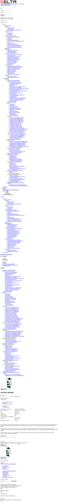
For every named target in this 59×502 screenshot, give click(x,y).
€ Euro (7, 192)
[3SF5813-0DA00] (7, 389)
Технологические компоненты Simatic (17, 179)
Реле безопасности (13, 91)
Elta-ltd (1, 196)
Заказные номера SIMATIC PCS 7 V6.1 (17, 176)
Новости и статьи (6, 466)
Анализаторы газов (13, 106)
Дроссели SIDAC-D (13, 84)
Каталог (4, 198)
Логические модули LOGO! (15, 150)
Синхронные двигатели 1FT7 (15, 123)
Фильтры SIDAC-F (13, 101)
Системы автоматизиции (10, 227)
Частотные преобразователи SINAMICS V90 (18, 142)
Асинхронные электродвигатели (13, 65)
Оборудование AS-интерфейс (15, 87)
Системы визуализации (12, 60)
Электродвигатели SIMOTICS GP (16, 118)
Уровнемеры (9, 34)
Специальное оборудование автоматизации (15, 182)
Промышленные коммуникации (13, 58)
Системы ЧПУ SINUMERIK (12, 181)
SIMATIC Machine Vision (14, 173)
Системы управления (11, 62)
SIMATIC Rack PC (13, 157)
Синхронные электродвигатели (13, 74)
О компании (5, 465)
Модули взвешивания (14, 111)
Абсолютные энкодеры (11, 76)
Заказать (2, 15)
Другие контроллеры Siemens (15, 152)
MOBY (11, 172)
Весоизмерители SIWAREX (15, 108)
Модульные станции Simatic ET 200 (14, 139)
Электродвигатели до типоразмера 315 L (18, 132)
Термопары (12, 110)
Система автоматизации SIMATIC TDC (17, 151)
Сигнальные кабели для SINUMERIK (17, 135)
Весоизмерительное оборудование (14, 29)
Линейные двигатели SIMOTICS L (16, 120)
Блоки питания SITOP (11, 102)
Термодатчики (10, 28)
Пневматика (7, 48)
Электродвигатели (8, 238)
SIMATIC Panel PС (13, 156)
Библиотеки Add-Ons (14, 175)
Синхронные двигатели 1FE (15, 124)
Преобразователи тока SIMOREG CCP (17, 145)
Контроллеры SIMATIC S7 (15, 149)
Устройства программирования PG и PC (18, 168)
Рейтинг (2, 443)
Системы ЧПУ (10, 63)
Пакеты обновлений (14, 177)
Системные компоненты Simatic (16, 178)
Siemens (10, 401)
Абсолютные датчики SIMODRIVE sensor (18, 184)
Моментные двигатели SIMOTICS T (17, 121)
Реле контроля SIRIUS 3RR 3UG (16, 92)
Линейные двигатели (11, 70)
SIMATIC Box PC (13, 155)
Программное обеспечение (12, 57)
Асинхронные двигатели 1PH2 (16, 125)
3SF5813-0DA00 (3, 458)
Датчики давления (11, 27)
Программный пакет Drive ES (15, 147)
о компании (5, 186)
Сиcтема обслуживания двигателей (17, 94)
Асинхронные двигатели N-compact (17, 127)
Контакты (5, 467)
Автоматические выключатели (13, 36)
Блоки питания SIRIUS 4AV (15, 83)
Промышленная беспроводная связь (17, 166)
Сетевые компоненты (14, 167)
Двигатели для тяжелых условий (13, 67)
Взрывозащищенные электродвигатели (15, 66)
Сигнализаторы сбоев (14, 115)
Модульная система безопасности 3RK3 (17, 86)
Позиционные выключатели (12, 40)
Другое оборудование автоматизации (14, 54)
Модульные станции (11, 55)
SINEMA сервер (8, 352)
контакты (4, 188)
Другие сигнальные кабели (15, 138)
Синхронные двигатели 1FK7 (15, 122)
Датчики (6, 200)
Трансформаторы (10, 43)
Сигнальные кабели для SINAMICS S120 (18, 134)
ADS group (12, 495)
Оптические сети (13, 165)
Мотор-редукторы (10, 72)
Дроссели (9, 38)
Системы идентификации (12, 61)
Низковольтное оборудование (11, 209)
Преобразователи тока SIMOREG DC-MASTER (19, 146)
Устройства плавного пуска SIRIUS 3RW (18, 97)
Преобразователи (8, 223)
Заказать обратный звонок (5, 5)
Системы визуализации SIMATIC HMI (15, 170)
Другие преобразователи (12, 52)
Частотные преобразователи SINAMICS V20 (18, 141)
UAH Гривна (8, 193)
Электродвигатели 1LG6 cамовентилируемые (19, 128)
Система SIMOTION (14, 95)
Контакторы (9, 39)
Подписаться (14, 481)
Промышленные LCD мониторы (16, 159)
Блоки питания (8, 25)
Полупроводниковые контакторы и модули (15, 41)
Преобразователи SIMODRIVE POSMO (17, 144)
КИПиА (6, 205)
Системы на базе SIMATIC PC (16, 160)
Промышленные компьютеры (13, 59)
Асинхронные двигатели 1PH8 (16, 126)
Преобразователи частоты (12, 50)
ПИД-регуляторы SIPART (15, 112)
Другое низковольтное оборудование (14, 47)
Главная (4, 261)
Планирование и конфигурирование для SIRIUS (19, 88)
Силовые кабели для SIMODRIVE (16, 136)
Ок (1, 488)
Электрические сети (14, 169)
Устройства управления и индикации (14, 45)
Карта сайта (5, 468)
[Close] (0, 6)
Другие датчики (10, 30)
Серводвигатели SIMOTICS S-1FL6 (17, 117)
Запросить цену (3, 398)
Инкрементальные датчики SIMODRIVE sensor (19, 185)
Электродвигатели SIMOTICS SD (16, 119)
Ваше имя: (2, 436)
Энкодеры (7, 249)
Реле (8, 42)
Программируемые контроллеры (13, 56)
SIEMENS (5, 262)
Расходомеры (10, 33)
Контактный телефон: (15, 396)
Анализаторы (10, 32)
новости (4, 187)
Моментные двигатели (11, 71)
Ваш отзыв (2, 441)
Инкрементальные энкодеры (13, 77)
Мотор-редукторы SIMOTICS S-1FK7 (17, 130)
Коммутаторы (12, 164)
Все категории (5, 252)
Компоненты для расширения (15, 158)
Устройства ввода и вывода (15, 180)
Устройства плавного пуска (12, 44)
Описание (5, 405)
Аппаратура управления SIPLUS (13, 80)
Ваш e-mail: (2, 395)
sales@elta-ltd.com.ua (12, 4)
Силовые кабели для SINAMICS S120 (17, 137)
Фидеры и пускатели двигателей (13, 46)
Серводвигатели (10, 73)
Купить (2, 462)
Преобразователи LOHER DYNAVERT (17, 143)
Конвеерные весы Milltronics (15, 109)
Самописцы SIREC (13, 114)
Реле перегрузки (13, 93)
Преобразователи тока (11, 51)
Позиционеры (12, 113)
